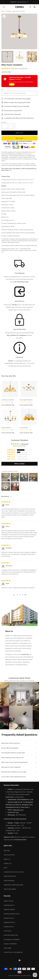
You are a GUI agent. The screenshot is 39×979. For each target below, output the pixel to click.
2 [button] (17, 595)
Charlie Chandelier (6, 427)
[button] (4, 7)
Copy (12, 84)
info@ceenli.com (18, 810)
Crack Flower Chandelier (7, 399)
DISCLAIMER (7, 948)
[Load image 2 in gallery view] (19, 56)
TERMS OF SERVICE (9, 909)
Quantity (3, 122)
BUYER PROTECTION (10, 876)
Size (2, 89)
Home (2, 11)
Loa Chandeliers (24, 427)
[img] (5, 502)
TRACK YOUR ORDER (10, 889)
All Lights (8, 11)
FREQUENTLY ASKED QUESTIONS (13, 885)
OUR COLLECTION (9, 855)
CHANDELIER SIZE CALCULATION (13, 872)
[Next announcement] (35, 2)
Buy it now (19, 138)
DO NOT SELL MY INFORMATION (13, 952)
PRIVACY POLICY (9, 901)
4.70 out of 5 (24, 444)
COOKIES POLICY (9, 927)
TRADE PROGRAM (9, 880)
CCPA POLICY (8, 931)
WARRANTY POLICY (9, 922)
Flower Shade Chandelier (26, 399)
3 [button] (20, 595)
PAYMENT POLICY (9, 918)
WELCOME (7, 850)
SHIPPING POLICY (9, 905)
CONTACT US (7, 863)
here (17, 812)
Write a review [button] (19, 464)
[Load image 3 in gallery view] (31, 56)
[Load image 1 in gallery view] (7, 56)
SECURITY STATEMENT (10, 944)
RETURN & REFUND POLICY (12, 914)
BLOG (5, 868)
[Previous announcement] (3, 2)
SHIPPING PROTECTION (11, 935)
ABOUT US (7, 859)
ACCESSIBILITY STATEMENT (12, 939)
